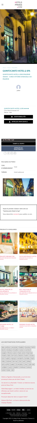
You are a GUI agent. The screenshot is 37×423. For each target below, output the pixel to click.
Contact (24, 413)
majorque (13, 358)
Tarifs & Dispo (18, 143)
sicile (9, 67)
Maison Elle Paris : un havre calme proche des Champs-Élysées (15, 401)
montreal (8, 361)
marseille (27, 358)
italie (4, 67)
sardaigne (4, 367)
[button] (2, 4)
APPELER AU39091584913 (18, 148)
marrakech (20, 358)
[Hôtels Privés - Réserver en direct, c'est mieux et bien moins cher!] (18, 4)
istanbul (4, 355)
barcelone (27, 347)
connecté (16, 214)
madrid (7, 358)
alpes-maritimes (6, 347)
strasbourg (22, 367)
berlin (33, 347)
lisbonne (21, 355)
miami (32, 358)
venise (3, 370)
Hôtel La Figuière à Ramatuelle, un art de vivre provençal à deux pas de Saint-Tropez (15, 378)
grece (15, 353)
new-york (15, 361)
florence (10, 353)
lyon (3, 358)
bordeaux (9, 350)
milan (3, 361)
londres (26, 355)
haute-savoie (21, 353)
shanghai (15, 367)
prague (12, 364)
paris (24, 361)
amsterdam (15, 347)
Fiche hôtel (8, 247)
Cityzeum (30, 418)
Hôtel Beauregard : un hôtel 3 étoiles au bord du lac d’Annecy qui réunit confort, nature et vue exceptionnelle (17, 391)
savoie (10, 367)
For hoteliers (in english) (19, 415)
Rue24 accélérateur (18, 420)
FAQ (14, 413)
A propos (9, 413)
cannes (21, 350)
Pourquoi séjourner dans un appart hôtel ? (14, 397)
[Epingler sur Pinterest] (14, 153)
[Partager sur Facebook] (5, 153)
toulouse (29, 367)
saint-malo (31, 364)
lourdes (32, 355)
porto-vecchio (5, 364)
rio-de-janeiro (19, 364)
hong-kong (29, 353)
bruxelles (16, 350)
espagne (4, 353)
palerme (14, 67)
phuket (29, 361)
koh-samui (14, 355)
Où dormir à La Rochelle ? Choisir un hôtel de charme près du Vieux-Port (18, 384)
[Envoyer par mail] (11, 153)
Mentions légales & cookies (18, 414)
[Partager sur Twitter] (8, 153)
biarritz (3, 350)
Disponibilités (19, 116)
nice (20, 361)
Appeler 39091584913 (19, 121)
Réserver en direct (9, 242)
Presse (18, 413)
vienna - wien (10, 370)
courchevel (28, 350)
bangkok (21, 347)
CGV (29, 413)
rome (26, 364)
